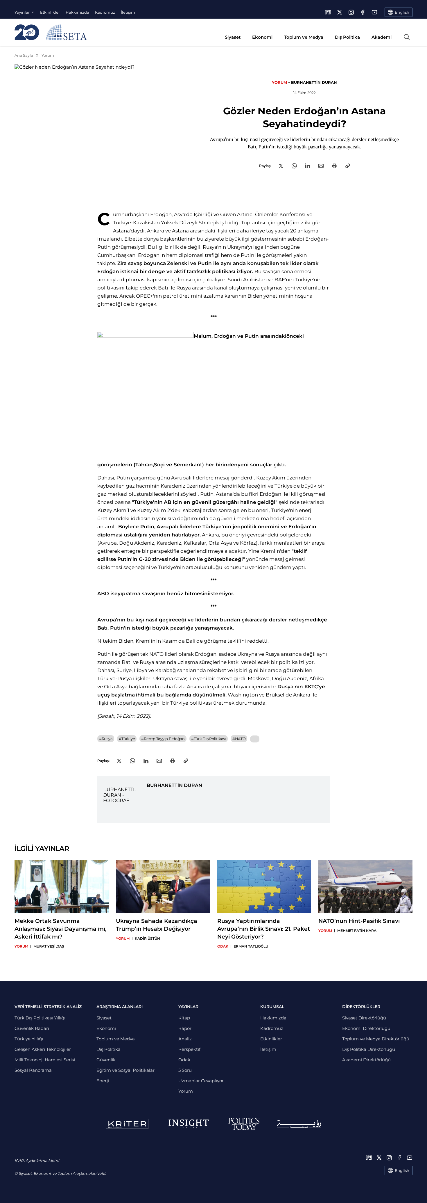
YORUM (279, 82)
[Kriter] (127, 1124)
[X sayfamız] (339, 12)
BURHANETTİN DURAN (314, 82)
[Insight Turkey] (188, 1124)
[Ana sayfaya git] (51, 32)
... (254, 739)
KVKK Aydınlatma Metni (37, 1160)
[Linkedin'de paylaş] (307, 165)
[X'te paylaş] (281, 165)
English (402, 1170)
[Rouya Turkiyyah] (299, 1124)
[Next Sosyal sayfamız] (328, 12)
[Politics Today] (243, 1124)
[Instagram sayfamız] (351, 12)
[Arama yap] (407, 37)
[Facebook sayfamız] (363, 12)
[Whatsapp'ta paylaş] (294, 165)
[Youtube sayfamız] (374, 12)
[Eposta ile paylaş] (321, 165)
